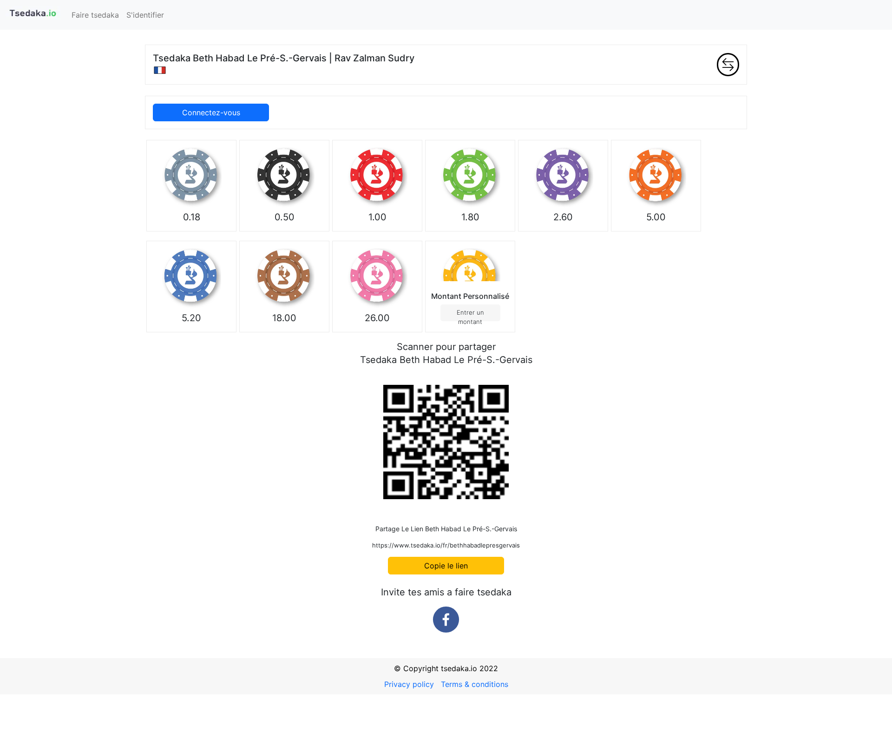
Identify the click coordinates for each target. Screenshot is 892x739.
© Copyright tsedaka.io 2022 (446, 668)
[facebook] (446, 619)
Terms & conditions (474, 684)
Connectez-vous (211, 112)
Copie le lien (446, 565)
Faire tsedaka (95, 15)
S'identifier (145, 15)
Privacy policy (409, 684)
